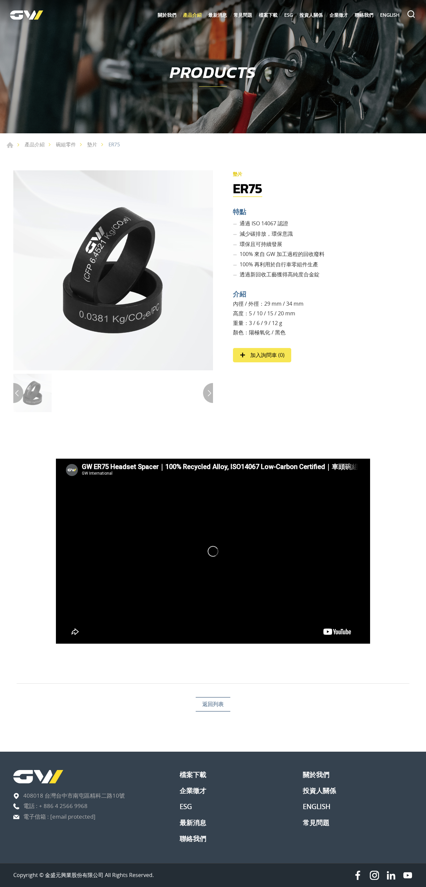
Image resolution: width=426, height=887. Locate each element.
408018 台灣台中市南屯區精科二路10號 (74, 795)
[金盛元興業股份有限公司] (26, 14)
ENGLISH (389, 15)
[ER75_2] (113, 270)
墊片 (92, 144)
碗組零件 (66, 144)
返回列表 (213, 704)
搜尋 (411, 15)
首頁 (10, 145)
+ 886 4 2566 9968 (63, 806)
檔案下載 (268, 15)
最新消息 (217, 15)
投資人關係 (311, 15)
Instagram (374, 875)
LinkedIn (391, 875)
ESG (288, 15)
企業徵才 (338, 15)
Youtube (408, 875)
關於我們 (167, 15)
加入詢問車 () (267, 355)
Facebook (358, 875)
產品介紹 (192, 15)
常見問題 (243, 15)
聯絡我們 (364, 15)
